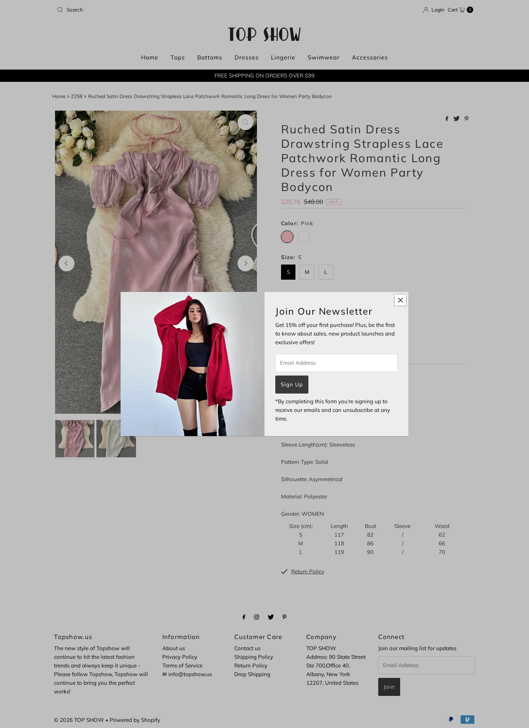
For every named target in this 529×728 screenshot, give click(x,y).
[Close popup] (400, 300)
